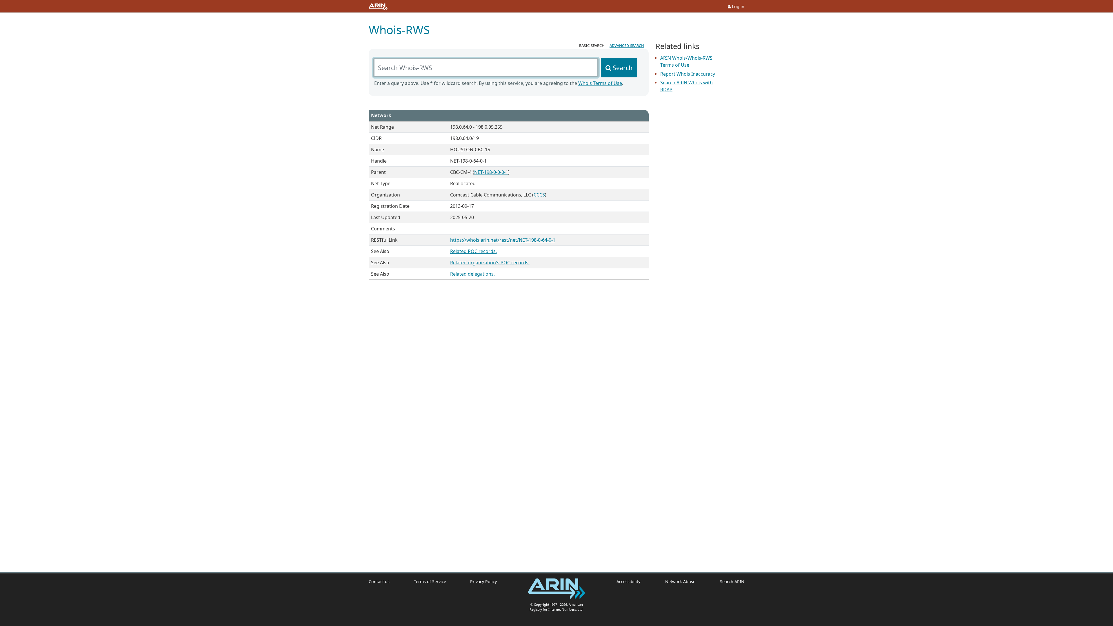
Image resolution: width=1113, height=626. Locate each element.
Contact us (379, 581)
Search (622, 67)
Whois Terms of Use (600, 83)
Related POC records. (473, 251)
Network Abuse (680, 581)
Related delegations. (472, 274)
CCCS (539, 195)
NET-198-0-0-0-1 (491, 172)
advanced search (627, 45)
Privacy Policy (483, 581)
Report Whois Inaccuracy (687, 74)
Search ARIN (732, 581)
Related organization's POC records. (490, 262)
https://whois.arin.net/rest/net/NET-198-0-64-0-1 (502, 240)
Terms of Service (430, 581)
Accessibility (628, 581)
